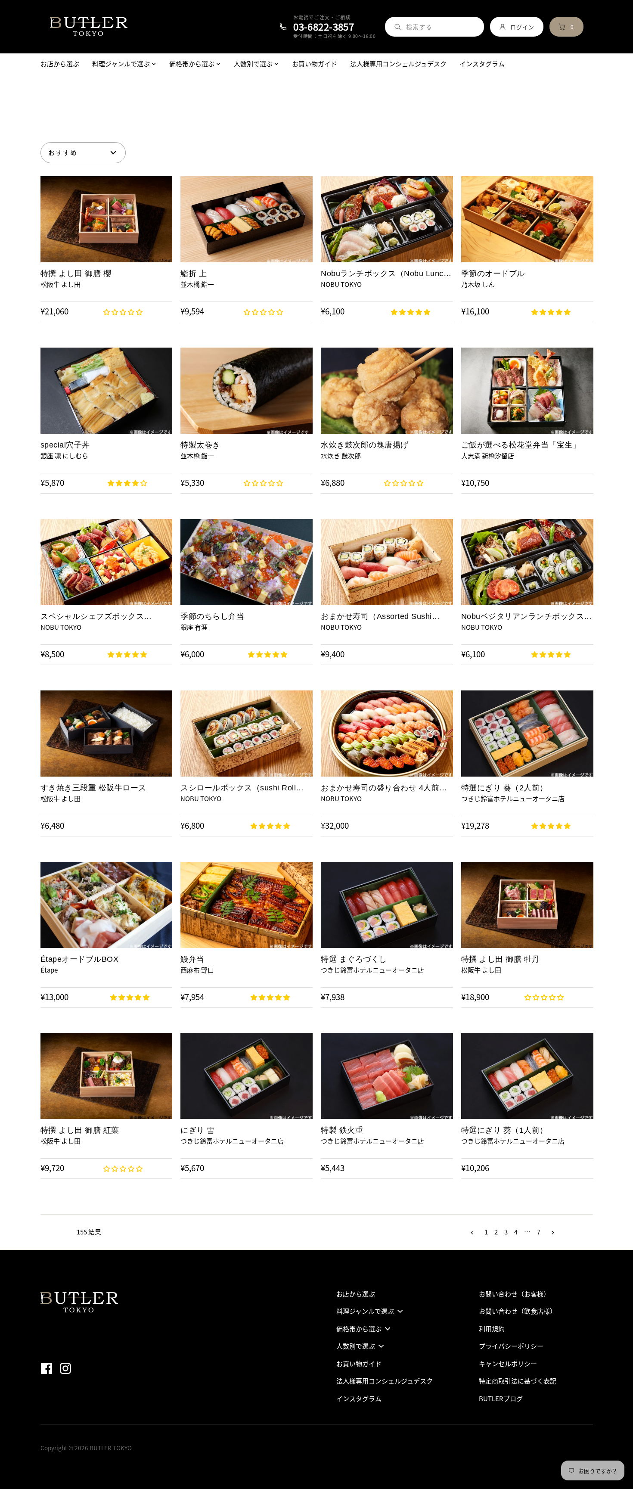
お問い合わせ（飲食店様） (517, 1311)
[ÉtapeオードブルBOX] (106, 905)
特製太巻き (200, 445)
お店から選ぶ (355, 1294)
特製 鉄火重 (342, 1130)
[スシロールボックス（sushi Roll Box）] (246, 733)
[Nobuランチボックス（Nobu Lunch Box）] (387, 219)
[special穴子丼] (106, 391)
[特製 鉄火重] (387, 1076)
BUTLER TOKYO (111, 1447)
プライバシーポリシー (511, 1346)
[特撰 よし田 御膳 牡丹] (527, 905)
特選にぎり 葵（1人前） (504, 1130)
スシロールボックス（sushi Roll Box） (238, 788)
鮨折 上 (193, 273)
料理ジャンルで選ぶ (365, 1311)
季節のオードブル (493, 273)
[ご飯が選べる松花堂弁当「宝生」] (527, 391)
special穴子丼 (65, 445)
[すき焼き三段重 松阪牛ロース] (106, 733)
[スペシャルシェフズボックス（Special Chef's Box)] (106, 562)
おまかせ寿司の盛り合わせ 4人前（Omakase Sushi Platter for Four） (386, 788)
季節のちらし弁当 (212, 616)
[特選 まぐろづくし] (387, 905)
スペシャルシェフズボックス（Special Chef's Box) (92, 616)
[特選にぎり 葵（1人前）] (527, 1076)
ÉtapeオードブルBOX (79, 959)
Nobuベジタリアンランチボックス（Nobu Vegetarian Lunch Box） (522, 616)
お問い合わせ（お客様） (514, 1294)
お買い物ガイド (359, 1363)
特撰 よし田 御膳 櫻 (76, 273)
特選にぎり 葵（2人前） (504, 787)
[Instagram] (68, 1367)
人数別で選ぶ (355, 1346)
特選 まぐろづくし (354, 959)
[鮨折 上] (246, 219)
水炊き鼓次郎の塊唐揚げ (365, 445)
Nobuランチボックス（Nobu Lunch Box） (384, 273)
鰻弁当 (192, 959)
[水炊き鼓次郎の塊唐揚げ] (387, 391)
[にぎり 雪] (246, 1076)
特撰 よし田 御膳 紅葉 (79, 1130)
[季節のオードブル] (527, 219)
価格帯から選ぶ (359, 1329)
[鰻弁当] (246, 905)
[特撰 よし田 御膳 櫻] (106, 219)
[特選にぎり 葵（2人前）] (527, 733)
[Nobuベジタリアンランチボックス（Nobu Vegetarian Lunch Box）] (527, 562)
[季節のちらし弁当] (246, 562)
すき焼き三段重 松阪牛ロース (93, 787)
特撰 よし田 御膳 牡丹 (500, 959)
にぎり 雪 (197, 1130)
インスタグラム (359, 1398)
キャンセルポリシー (508, 1363)
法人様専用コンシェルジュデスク (384, 1381)
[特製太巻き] (246, 391)
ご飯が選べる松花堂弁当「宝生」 (521, 445)
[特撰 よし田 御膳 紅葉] (106, 1076)
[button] (123, 312)
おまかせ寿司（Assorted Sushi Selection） (376, 616)
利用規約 (492, 1329)
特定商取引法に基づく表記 (517, 1381)
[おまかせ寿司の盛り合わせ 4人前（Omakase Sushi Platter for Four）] (387, 733)
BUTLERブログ (501, 1398)
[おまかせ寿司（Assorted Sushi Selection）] (387, 562)
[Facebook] (49, 1367)
